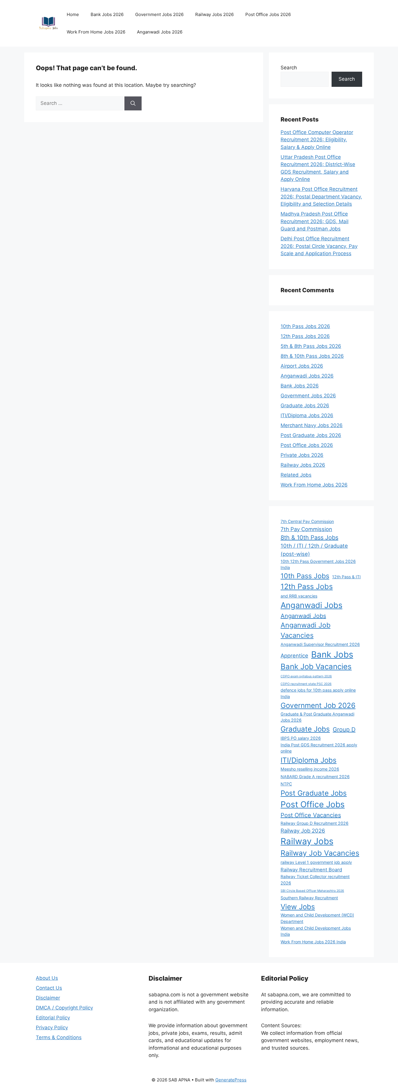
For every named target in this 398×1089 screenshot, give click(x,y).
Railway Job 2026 (303, 830)
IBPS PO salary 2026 (301, 738)
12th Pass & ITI (346, 576)
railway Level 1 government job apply (316, 862)
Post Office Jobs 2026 (268, 14)
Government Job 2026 (318, 705)
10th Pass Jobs (305, 576)
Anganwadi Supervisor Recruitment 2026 (320, 644)
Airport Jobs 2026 (302, 366)
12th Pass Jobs (307, 586)
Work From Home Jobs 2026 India (313, 941)
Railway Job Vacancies (320, 853)
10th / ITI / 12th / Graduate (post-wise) (314, 549)
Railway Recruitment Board (311, 870)
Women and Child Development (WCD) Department (317, 918)
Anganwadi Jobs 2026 (159, 32)
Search (289, 68)
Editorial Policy (53, 1018)
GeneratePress (230, 1080)
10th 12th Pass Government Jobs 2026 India (318, 564)
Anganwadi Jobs (311, 605)
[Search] (133, 103)
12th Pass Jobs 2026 (305, 336)
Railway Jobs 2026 (214, 14)
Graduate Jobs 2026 (305, 405)
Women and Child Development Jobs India (316, 931)
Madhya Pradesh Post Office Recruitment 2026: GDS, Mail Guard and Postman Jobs (314, 221)
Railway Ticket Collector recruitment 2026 (315, 879)
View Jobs (298, 906)
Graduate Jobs (305, 729)
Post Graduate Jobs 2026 (311, 435)
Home (73, 14)
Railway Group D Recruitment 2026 (314, 823)
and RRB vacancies (299, 595)
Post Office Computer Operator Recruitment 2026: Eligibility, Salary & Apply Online (317, 139)
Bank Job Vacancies (316, 666)
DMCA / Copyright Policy (64, 1008)
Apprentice (294, 655)
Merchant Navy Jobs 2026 (312, 425)
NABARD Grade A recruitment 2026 (315, 776)
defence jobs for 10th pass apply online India (318, 693)
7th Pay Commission (306, 529)
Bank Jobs (332, 654)
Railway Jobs (307, 841)
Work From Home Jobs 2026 (96, 32)
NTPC (286, 783)
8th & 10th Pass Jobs (309, 537)
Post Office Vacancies (311, 815)
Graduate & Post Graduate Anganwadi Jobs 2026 (317, 717)
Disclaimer (48, 998)
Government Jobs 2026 (159, 14)
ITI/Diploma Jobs (309, 760)
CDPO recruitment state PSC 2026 (306, 684)
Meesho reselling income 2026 (310, 768)
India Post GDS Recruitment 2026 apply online (319, 747)
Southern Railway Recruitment (309, 897)
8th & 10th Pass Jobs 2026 (312, 356)
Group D (344, 729)
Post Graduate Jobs (314, 793)
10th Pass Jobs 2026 (305, 326)
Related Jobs (296, 475)
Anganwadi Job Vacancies (305, 630)
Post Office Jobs (313, 804)
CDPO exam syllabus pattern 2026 (306, 676)
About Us (47, 978)
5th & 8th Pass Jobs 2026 (311, 346)
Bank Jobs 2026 (107, 14)
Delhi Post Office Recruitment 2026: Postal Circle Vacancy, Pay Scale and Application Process (319, 246)
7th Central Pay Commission (307, 521)
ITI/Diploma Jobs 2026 (307, 415)
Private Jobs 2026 (302, 455)
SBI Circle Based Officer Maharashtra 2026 (312, 891)
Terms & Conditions (59, 1037)
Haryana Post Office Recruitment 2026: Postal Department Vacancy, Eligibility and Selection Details (321, 196)
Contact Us (49, 988)
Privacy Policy (52, 1027)
